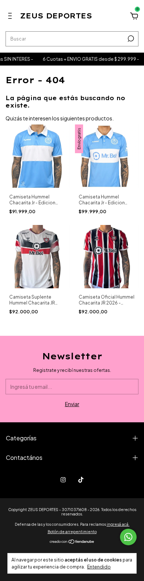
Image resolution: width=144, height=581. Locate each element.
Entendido (99, 567)
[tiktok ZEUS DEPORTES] (81, 480)
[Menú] (11, 17)
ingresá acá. (118, 524)
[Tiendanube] (72, 542)
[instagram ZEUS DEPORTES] (63, 480)
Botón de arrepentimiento (72, 531)
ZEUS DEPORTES (56, 15)
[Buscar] (130, 39)
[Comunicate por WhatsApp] (128, 537)
